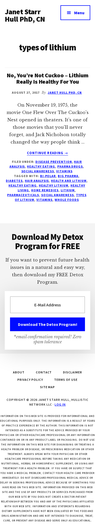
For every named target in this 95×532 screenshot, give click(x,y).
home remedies (44, 190)
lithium (68, 190)
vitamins (64, 171)
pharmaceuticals (23, 195)
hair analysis (37, 181)
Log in (60, 404)
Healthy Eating (41, 166)
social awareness (37, 171)
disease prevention (53, 162)
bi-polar (48, 176)
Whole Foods (67, 200)
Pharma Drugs (70, 166)
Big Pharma (68, 176)
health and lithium (68, 181)
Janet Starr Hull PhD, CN (25, 15)
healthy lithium (53, 185)
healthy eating (22, 185)
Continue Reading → (47, 153)
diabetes (14, 181)
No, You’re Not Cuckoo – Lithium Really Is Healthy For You (47, 78)
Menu (79, 12)
